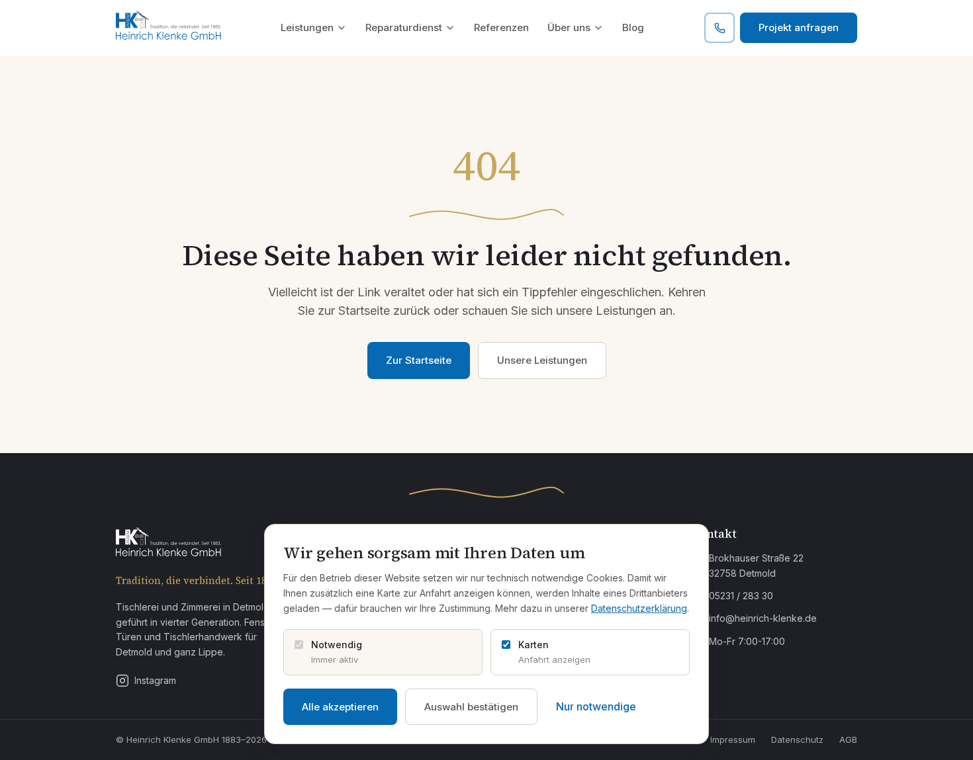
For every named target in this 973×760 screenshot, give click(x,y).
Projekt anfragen (799, 27)
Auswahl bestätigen (471, 706)
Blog (633, 27)
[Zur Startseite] (168, 28)
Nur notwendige (596, 706)
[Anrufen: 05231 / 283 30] (719, 28)
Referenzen (501, 27)
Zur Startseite (418, 360)
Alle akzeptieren (340, 706)
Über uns (568, 27)
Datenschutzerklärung (639, 608)
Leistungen (307, 27)
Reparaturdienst (403, 27)
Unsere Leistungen (542, 360)
